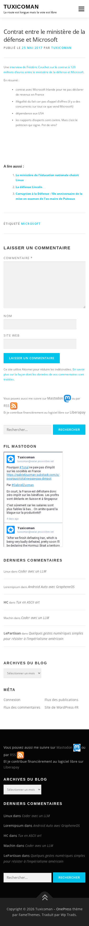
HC (6, 602)
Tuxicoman (21, 7)
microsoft (31, 224)
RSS (6, 405)
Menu (81, 9)
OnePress (63, 909)
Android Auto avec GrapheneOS (51, 586)
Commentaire (18, 258)
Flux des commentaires (22, 707)
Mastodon (55, 398)
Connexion (12, 699)
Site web (11, 335)
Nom (8, 316)
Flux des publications (61, 699)
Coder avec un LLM (32, 571)
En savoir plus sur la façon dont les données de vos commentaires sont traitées (44, 374)
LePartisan (12, 633)
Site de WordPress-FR (62, 707)
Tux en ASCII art (28, 602)
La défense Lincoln (29, 187)
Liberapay (77, 412)
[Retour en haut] (44, 898)
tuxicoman (61, 48)
